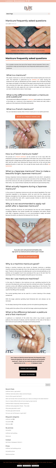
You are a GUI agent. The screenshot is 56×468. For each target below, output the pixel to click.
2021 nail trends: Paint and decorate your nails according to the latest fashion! (27, 398)
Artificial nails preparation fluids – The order (17, 406)
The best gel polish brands (13, 410)
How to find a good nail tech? (14, 396)
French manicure (21, 156)
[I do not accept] (54, 464)
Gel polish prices (10, 451)
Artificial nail (9, 419)
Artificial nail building (11, 433)
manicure (31, 99)
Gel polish (8, 421)
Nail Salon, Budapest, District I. (14, 442)
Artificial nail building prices (13, 448)
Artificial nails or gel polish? (13, 391)
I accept (19, 465)
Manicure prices (10, 454)
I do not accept (26, 465)
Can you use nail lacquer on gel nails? (16, 413)
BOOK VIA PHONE (28, 374)
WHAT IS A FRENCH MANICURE (28, 117)
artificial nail (35, 79)
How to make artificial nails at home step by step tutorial (21, 401)
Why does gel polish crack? (13, 408)
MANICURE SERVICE (28, 368)
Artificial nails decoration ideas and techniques (18, 394)
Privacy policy (35, 465)
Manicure (14, 23)
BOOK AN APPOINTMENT (28, 257)
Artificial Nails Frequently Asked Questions (17, 403)
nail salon (28, 363)
